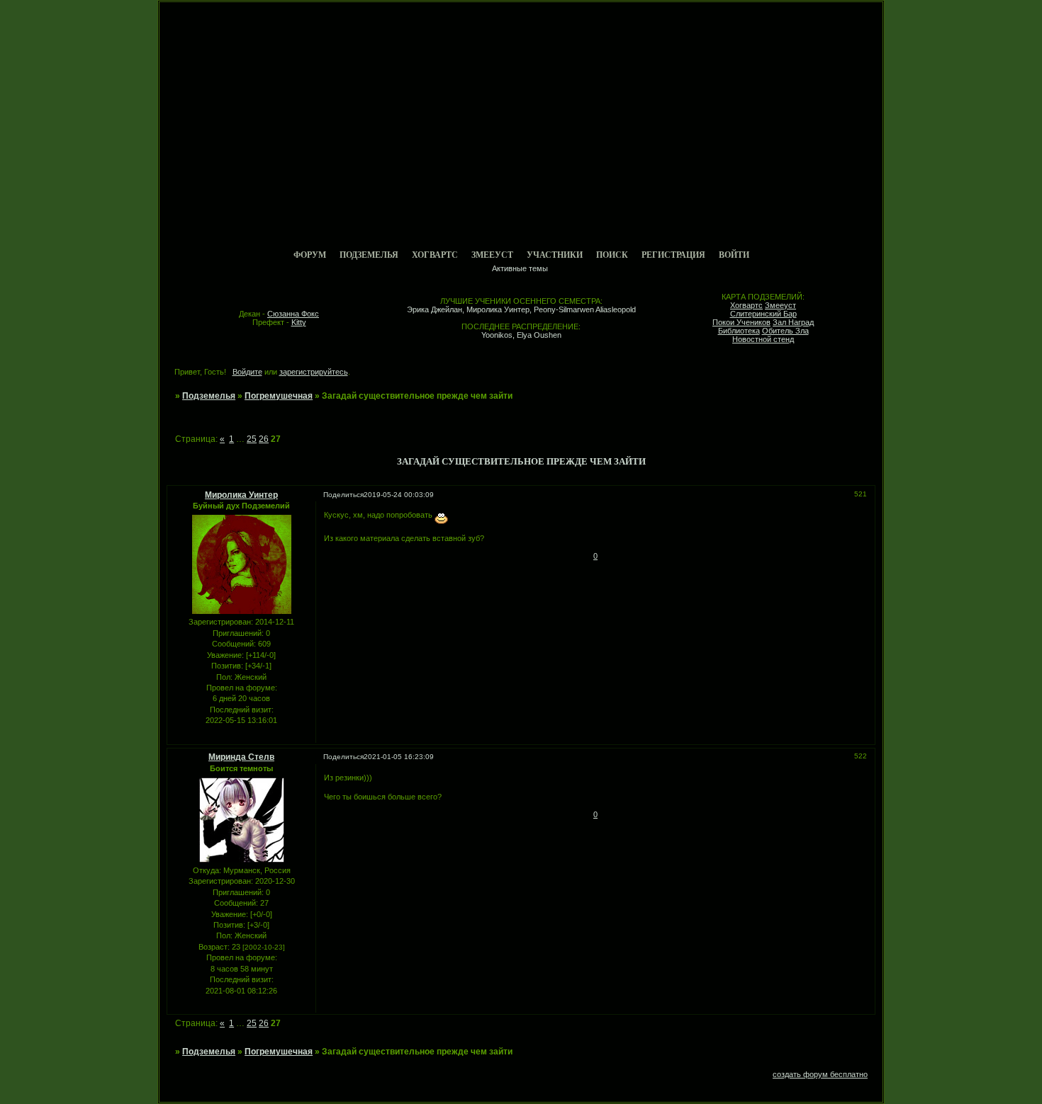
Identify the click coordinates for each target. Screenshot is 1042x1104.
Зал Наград (793, 322)
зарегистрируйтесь (313, 372)
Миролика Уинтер (241, 495)
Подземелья (369, 255)
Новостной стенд (763, 339)
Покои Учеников (741, 322)
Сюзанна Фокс (293, 313)
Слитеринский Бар (763, 313)
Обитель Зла (785, 330)
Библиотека (739, 330)
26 (264, 439)
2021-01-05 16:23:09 (399, 757)
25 (252, 439)
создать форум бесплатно (820, 1074)
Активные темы (520, 268)
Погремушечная (279, 396)
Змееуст (492, 255)
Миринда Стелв (241, 757)
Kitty (298, 322)
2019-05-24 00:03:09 (399, 495)
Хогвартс (435, 255)
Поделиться (343, 495)
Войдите (247, 372)
